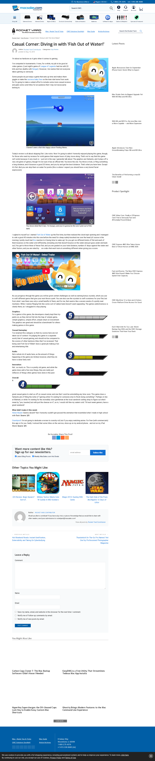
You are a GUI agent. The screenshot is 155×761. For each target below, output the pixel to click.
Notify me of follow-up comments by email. (35, 615)
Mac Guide (91, 31)
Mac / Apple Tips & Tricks (54, 31)
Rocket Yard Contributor (32, 50)
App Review (54, 49)
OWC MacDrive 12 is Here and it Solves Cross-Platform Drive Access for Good (127, 301)
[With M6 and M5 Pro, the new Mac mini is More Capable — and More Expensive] (127, 110)
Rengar (35, 69)
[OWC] (27, 8)
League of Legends (48, 66)
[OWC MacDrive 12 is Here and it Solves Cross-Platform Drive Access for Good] (127, 289)
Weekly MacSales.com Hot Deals (46, 456)
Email (17, 603)
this (34, 240)
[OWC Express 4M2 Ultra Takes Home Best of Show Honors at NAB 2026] (127, 233)
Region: (101, 2)
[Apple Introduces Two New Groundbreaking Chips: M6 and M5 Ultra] (127, 136)
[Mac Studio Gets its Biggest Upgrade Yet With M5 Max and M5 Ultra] (127, 83)
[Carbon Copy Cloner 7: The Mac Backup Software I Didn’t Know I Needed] (35, 655)
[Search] (111, 9)
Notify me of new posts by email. (31, 619)
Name (17, 593)
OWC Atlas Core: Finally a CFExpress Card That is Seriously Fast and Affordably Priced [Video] (126, 217)
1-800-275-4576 (119, 2)
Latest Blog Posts (23, 456)
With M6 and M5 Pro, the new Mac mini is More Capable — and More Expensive (127, 122)
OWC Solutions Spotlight (75, 31)
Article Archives (103, 31)
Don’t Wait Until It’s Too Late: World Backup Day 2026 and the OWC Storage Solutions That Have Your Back (127, 329)
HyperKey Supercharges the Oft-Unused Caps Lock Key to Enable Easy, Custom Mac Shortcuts (34, 710)
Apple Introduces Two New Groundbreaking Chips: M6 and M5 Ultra (127, 149)
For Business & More (81, 2)
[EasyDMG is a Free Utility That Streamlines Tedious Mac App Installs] (85, 655)
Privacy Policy (55, 758)
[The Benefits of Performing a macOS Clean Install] (127, 163)
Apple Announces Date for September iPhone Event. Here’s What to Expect (126, 69)
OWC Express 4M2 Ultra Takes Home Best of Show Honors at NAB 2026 (126, 245)
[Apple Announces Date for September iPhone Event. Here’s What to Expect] (127, 56)
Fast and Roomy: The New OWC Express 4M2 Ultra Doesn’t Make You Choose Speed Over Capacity (127, 273)
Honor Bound (17, 413)
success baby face (34, 79)
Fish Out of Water (43, 235)
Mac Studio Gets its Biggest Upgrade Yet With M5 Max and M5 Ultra (127, 95)
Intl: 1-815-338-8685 (135, 2)
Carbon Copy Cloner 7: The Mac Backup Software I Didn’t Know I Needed (31, 672)
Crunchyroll (16, 420)
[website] (29, 522)
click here (125, 755)
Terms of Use (70, 758)
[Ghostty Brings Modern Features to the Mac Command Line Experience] (85, 692)
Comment (19, 560)
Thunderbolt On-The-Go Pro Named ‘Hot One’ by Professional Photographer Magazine (92, 540)
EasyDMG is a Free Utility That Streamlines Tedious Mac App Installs (84, 672)
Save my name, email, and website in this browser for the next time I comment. (49, 612)
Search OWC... (76, 8)
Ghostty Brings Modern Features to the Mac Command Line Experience (84, 708)
